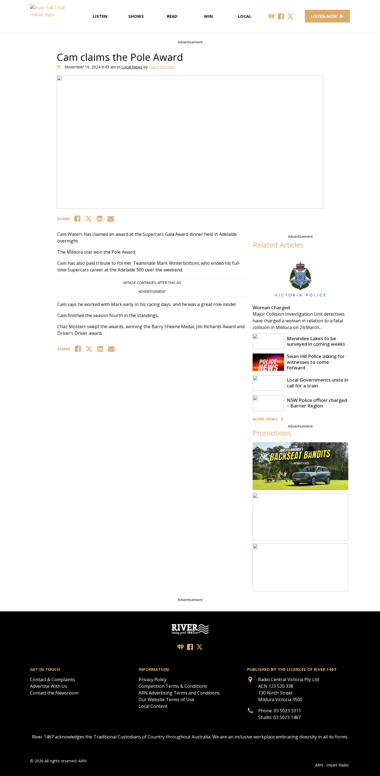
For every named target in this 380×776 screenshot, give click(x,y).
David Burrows (162, 67)
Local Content (153, 706)
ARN (319, 765)
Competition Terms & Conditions (173, 686)
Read (172, 16)
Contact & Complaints (52, 679)
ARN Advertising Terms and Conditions (179, 693)
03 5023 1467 (287, 717)
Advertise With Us (48, 686)
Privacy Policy (152, 679)
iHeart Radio (338, 765)
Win (208, 16)
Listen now (324, 16)
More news (265, 419)
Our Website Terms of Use (166, 699)
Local (244, 16)
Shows (136, 16)
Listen (100, 16)
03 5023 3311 (287, 711)
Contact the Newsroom (54, 693)
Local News (131, 67)
